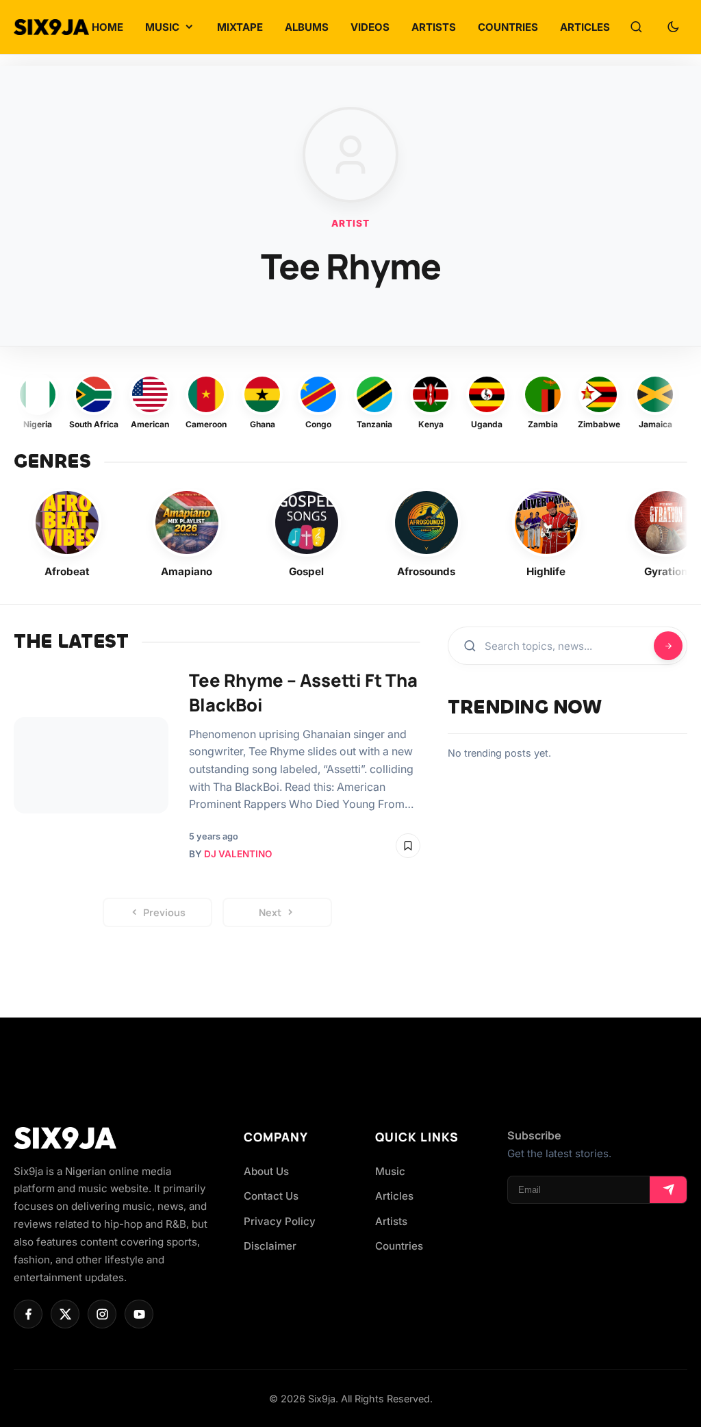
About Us (266, 1171)
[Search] (636, 27)
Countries (399, 1245)
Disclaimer (270, 1245)
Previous (164, 912)
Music (390, 1171)
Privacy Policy (280, 1221)
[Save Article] (408, 845)
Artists (391, 1221)
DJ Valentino (238, 853)
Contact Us (271, 1195)
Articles (394, 1195)
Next (270, 912)
